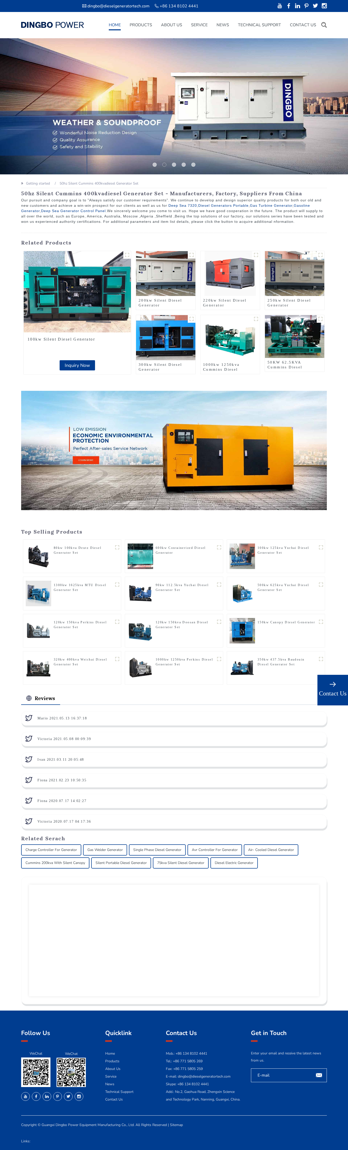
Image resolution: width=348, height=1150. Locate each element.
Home (115, 25)
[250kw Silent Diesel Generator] (294, 273)
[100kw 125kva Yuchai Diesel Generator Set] (242, 556)
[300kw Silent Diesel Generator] (165, 337)
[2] (174, 165)
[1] (164, 165)
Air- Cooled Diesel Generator (271, 849)
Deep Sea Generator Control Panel (73, 211)
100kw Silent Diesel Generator (61, 339)
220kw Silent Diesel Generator (225, 302)
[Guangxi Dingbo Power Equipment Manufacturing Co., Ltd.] (52, 25)
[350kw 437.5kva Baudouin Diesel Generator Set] (242, 667)
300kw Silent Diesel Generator (160, 367)
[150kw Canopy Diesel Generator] (242, 630)
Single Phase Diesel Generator (157, 849)
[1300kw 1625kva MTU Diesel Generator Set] (38, 593)
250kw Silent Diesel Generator (289, 302)
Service (199, 25)
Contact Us (303, 25)
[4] (193, 165)
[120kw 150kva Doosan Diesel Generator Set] (140, 630)
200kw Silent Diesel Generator (160, 302)
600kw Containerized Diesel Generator (181, 550)
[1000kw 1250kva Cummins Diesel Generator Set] (230, 337)
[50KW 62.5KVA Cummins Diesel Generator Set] (294, 336)
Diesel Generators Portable (223, 205)
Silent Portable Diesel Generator (121, 862)
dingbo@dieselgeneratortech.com (118, 6)
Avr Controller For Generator (215, 849)
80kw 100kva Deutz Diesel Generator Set (77, 550)
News (223, 25)
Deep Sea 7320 (182, 205)
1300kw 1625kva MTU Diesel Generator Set (80, 587)
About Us (171, 25)
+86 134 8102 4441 (193, 1084)
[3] (184, 165)
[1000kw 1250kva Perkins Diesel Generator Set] (140, 667)
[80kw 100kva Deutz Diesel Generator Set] (38, 556)
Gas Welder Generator (105, 849)
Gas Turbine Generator (271, 205)
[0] (155, 165)
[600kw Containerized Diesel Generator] (140, 556)
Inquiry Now (77, 365)
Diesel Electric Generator (234, 862)
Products (141, 25)
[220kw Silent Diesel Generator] (230, 273)
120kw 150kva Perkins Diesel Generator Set (80, 625)
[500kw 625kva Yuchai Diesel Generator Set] (242, 593)
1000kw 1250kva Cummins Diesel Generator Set (221, 369)
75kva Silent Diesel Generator (180, 862)
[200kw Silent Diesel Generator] (165, 273)
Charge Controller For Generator (51, 849)
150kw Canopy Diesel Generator (286, 622)
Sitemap (176, 1124)
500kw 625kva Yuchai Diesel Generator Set (283, 587)
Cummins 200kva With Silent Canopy (55, 862)
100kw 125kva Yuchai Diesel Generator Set (283, 550)
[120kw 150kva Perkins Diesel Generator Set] (38, 630)
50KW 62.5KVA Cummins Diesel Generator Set (284, 367)
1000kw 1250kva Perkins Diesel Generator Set (184, 662)
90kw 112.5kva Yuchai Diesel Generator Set (182, 587)
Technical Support (259, 25)
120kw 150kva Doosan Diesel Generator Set (182, 625)
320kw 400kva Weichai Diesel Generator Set (80, 662)
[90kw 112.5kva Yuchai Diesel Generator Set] (140, 593)
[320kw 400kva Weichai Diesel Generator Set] (38, 667)
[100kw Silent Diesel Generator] (77, 291)
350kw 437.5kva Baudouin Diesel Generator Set (281, 662)
